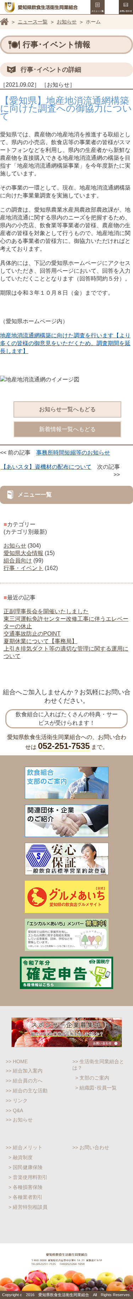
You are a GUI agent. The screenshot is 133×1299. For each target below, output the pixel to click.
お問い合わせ (126, 7)
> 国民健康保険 (26, 1167)
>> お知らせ (19, 1120)
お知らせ (67, 22)
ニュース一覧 (33, 22)
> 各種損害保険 (26, 1187)
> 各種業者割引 (26, 1197)
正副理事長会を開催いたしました (46, 611)
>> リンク (17, 1100)
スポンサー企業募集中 (66, 1032)
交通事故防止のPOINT (32, 634)
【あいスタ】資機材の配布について (46, 467)
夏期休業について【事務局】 (40, 641)
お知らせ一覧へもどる (67, 409)
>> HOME (17, 1061)
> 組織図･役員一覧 (96, 1088)
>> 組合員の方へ (24, 1080)
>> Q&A (14, 1110)
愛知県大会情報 (23, 553)
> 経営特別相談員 (28, 1207)
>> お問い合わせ (90, 1147)
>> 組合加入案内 (24, 1071)
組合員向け (18, 561)
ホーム (4, 21)
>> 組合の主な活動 (27, 1090)
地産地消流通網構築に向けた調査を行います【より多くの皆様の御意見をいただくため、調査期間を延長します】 (65, 343)
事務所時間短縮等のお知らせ (73, 453)
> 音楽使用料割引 (28, 1177)
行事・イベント (23, 568)
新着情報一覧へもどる (67, 429)
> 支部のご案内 (92, 1078)
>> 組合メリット (24, 1147)
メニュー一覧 (97, 7)
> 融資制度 (21, 1157)
